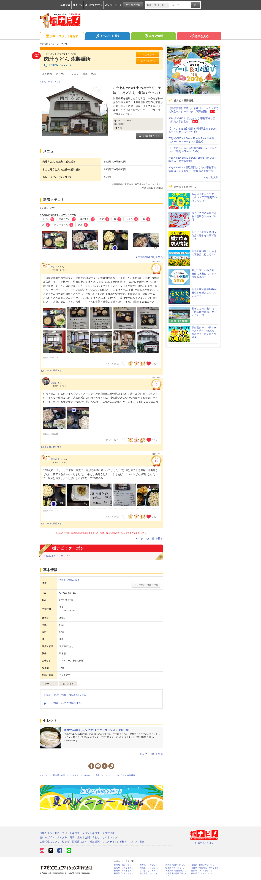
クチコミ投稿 (133, 5)
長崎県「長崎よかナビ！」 (203, 865)
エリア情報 (156, 35)
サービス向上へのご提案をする (63, 703)
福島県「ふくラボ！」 (124, 868)
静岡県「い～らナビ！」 (202, 871)
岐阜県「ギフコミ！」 (175, 868)
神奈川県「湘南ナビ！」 (176, 871)
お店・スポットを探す (64, 36)
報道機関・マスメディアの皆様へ (108, 841)
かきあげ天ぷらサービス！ (58, 555)
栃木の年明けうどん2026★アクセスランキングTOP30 (96, 730)
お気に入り (149, 55)
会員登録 (65, 5)
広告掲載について (49, 841)
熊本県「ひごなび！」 (149, 865)
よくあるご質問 (66, 837)
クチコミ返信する (53, 370)
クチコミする (149, 61)
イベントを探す (110, 35)
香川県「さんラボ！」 (149, 871)
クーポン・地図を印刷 (147, 584)
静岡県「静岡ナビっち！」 (177, 865)
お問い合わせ (92, 837)
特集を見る (202, 36)
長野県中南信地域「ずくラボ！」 (206, 868)
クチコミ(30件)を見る (150, 538)
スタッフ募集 (137, 841)
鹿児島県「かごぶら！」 (150, 873)
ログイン (78, 5)
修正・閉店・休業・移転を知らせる (66, 694)
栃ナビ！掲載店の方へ (74, 841)
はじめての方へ (93, 5)
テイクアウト (54, 81)
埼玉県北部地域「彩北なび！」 (176, 874)
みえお (54, 383)
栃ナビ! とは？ (205, 842)
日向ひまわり (57, 459)
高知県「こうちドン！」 (202, 873)
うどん (43, 81)
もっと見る (212, 177)
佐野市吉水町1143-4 (69, 580)
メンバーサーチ (113, 5)
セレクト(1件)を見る (151, 754)
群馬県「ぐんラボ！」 (124, 871)
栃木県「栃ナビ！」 (123, 865)
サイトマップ (109, 837)
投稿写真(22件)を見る (150, 257)
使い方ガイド (47, 837)
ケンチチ (55, 267)
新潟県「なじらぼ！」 (149, 868)
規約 (79, 837)
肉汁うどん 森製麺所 (67, 59)
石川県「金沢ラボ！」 (124, 873)
